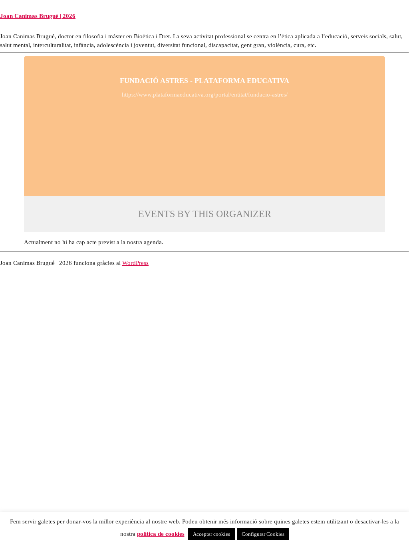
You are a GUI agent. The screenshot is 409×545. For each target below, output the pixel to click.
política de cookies (161, 533)
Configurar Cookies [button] (263, 534)
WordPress (135, 262)
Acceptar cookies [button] (211, 534)
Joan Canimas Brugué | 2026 (37, 15)
